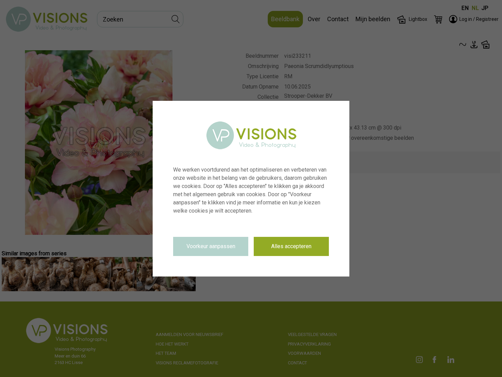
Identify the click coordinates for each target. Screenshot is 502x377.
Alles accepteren (291, 246)
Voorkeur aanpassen (210, 246)
